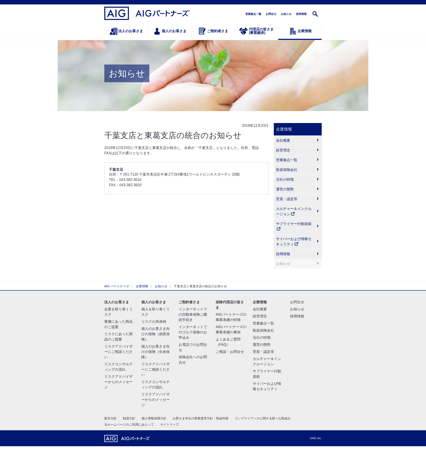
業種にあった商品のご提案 (118, 324)
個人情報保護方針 (154, 418)
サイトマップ (169, 424)
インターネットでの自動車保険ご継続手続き (193, 314)
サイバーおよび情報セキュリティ (294, 241)
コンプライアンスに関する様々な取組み (263, 418)
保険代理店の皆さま (230, 304)
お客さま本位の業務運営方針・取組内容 (201, 418)
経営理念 (283, 150)
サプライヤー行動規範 (294, 224)
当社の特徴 (285, 179)
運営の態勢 (285, 189)
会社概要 (283, 140)
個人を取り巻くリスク (155, 311)
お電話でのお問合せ (193, 347)
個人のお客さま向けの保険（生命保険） (155, 351)
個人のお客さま (174, 31)
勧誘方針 (129, 418)
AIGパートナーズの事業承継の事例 (231, 329)
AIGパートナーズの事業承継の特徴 (231, 317)
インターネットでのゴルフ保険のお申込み (193, 332)
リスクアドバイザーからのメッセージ (118, 382)
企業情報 (305, 31)
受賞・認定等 (286, 199)
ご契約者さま (217, 31)
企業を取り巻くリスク (118, 311)
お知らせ (286, 14)
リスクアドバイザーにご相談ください (118, 351)
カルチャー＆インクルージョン (294, 211)
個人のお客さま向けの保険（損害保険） (155, 334)
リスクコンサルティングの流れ (118, 366)
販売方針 (110, 418)
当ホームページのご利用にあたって (129, 424)
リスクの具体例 (153, 321)
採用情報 (301, 14)
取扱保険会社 (286, 170)
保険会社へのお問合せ (193, 359)
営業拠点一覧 (253, 14)
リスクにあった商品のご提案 (118, 336)
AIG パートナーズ (116, 286)
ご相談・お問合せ (230, 352)
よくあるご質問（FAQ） (228, 341)
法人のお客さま (130, 31)
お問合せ (271, 14)
